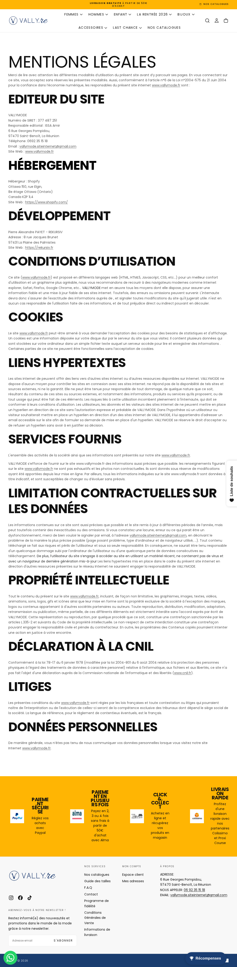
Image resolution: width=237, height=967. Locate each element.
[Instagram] (11, 898)
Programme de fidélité (96, 903)
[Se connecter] (216, 20)
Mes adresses (133, 881)
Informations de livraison (97, 932)
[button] (207, 20)
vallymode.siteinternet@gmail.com (47, 146)
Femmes (71, 14)
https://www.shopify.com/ (46, 202)
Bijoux (184, 14)
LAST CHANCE (125, 27)
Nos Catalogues (164, 27)
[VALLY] (36, 876)
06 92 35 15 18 (194, 890)
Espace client (133, 874)
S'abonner (63, 940)
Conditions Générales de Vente (95, 917)
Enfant (120, 14)
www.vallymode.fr (166, 85)
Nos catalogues (96, 874)
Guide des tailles (97, 881)
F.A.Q (88, 887)
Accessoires (90, 27)
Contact (91, 894)
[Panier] (226, 20)
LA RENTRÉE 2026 (152, 14)
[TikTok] (29, 898)
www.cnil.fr (182, 673)
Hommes (96, 14)
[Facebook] (20, 898)
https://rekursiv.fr (39, 247)
